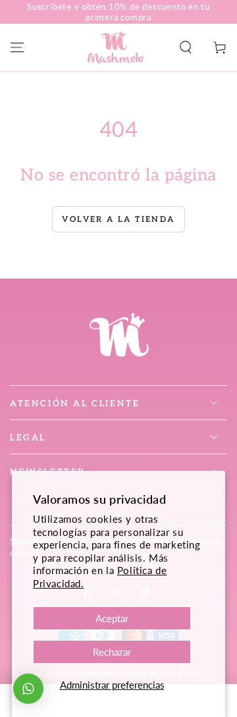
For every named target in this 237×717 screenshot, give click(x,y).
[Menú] (17, 47)
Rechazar (112, 652)
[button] (186, 47)
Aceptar (111, 618)
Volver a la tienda (118, 220)
